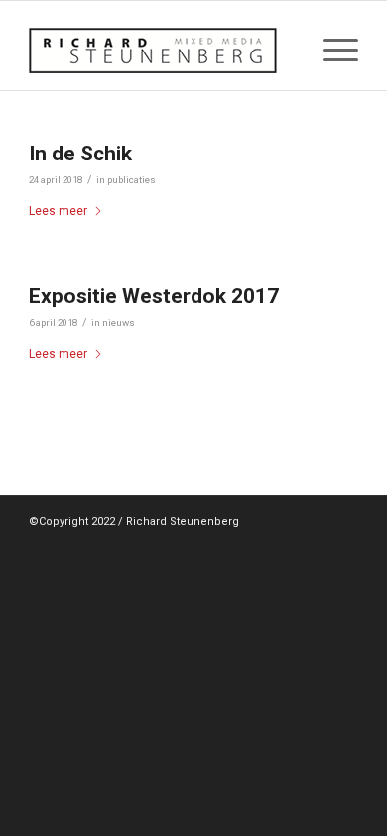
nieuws (118, 322)
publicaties (131, 179)
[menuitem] (331, 50)
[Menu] (331, 50)
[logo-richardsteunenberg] (160, 50)
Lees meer (58, 211)
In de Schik (80, 153)
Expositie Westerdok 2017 (154, 296)
